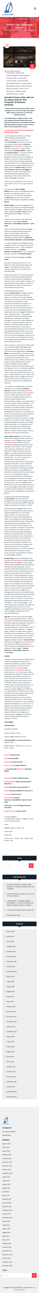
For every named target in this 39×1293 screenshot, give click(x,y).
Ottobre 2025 (11, 966)
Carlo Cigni (11, 73)
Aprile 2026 (10, 936)
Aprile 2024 (10, 1057)
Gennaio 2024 (11, 1072)
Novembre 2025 (12, 961)
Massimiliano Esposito (13, 86)
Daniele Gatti (20, 73)
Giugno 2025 (10, 986)
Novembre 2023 (12, 1082)
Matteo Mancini (27, 86)
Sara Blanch (10, 91)
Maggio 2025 (10, 991)
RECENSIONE (6, 1135)
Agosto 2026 (10, 931)
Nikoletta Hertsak (12, 88)
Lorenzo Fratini (11, 81)
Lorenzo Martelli (22, 81)
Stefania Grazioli (20, 91)
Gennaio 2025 (11, 1011)
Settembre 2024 (12, 1031)
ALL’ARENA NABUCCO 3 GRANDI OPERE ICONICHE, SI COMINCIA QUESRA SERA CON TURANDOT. (20, 887)
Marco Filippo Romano (13, 83)
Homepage (7, 30)
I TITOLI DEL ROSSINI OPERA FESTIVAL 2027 (20, 910)
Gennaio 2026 (11, 951)
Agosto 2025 (10, 976)
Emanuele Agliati (11, 75)
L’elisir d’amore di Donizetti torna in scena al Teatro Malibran (20, 895)
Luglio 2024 (10, 1041)
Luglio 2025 (10, 981)
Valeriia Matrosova (12, 94)
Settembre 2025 (12, 971)
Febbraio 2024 (11, 1067)
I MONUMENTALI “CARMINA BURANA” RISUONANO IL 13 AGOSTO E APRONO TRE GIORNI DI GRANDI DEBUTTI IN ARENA (20, 903)
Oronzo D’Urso (23, 88)
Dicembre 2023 (11, 1077)
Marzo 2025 (10, 1001)
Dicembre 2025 (11, 956)
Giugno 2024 (11, 1047)
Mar (32, 66)
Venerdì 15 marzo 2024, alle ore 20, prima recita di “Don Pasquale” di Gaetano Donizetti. (19, 101)
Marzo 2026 (10, 941)
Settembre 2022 (12, 1097)
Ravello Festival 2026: (13, 915)
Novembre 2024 (12, 1021)
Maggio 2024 (11, 1051)
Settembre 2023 (12, 1092)
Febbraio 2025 (11, 1006)
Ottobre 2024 (11, 1026)
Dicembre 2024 (11, 1016)
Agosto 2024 (11, 1037)
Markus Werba (26, 83)
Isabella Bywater (23, 75)
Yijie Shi (21, 94)
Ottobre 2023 (11, 1087)
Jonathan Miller (11, 78)
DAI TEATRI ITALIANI (13, 71)
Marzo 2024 (10, 1061)
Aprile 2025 (10, 996)
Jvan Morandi (22, 78)
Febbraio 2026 (11, 946)
